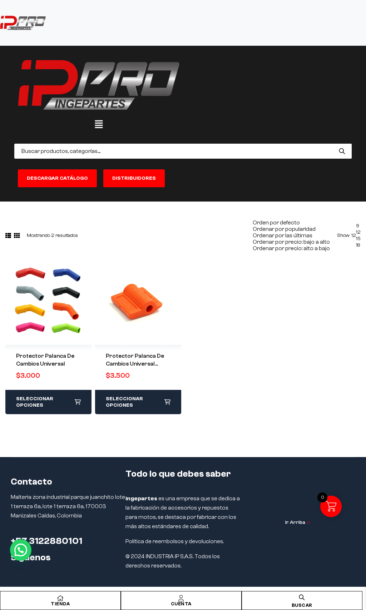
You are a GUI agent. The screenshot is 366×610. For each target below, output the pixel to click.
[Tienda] (60, 598)
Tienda (60, 603)
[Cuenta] (181, 598)
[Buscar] (342, 151)
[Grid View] (17, 235)
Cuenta (181, 603)
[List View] (8, 235)
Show (343, 235)
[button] (98, 125)
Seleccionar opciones (34, 402)
